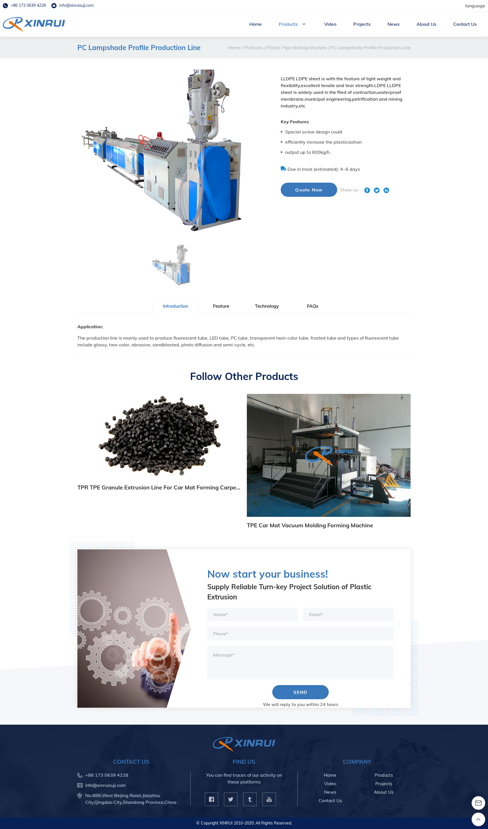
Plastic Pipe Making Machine (297, 47)
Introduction (175, 306)
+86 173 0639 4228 (28, 5)
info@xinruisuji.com (76, 5)
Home (255, 24)
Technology (267, 306)
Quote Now (309, 190)
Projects (362, 24)
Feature (221, 306)
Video (330, 24)
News (393, 24)
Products (288, 24)
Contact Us (465, 24)
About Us (426, 24)
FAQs (312, 306)
